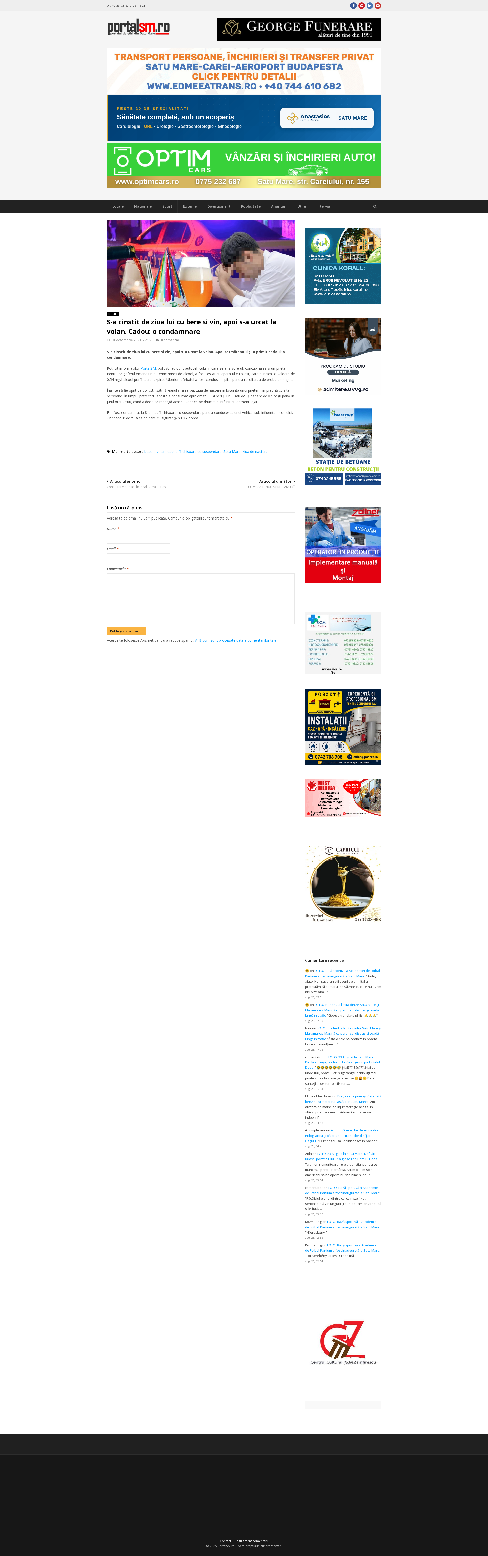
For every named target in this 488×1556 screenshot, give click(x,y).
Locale (118, 206)
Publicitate (251, 206)
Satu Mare (231, 451)
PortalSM (148, 368)
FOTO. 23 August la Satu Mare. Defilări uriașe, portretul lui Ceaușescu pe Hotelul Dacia (342, 1062)
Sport (167, 206)
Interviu (323, 206)
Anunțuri (279, 206)
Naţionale (143, 206)
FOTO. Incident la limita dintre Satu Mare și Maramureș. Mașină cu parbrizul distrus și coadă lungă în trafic (342, 1010)
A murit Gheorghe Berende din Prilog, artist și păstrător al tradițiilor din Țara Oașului (341, 1135)
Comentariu (118, 568)
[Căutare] (375, 206)
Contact (225, 1541)
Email (113, 548)
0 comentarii (171, 340)
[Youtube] (378, 5)
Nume (113, 528)
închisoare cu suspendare (200, 451)
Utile (301, 206)
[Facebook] (353, 5)
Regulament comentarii (251, 1541)
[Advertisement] (200, 670)
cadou (172, 451)
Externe (190, 206)
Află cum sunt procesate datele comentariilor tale (236, 640)
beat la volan (154, 451)
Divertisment (219, 206)
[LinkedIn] (370, 5)
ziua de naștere (255, 451)
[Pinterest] (361, 5)
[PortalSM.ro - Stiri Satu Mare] (138, 32)
